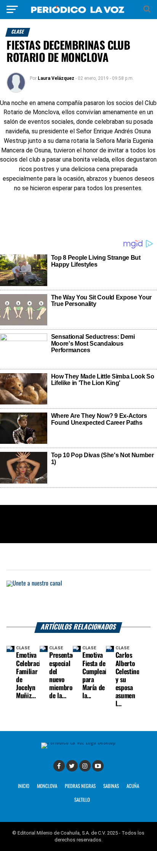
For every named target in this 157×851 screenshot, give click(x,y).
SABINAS (111, 786)
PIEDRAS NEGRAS (80, 786)
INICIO (23, 786)
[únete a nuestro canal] (78, 601)
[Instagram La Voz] (85, 766)
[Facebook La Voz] (59, 766)
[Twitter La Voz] (72, 766)
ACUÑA (133, 786)
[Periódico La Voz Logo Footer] (78, 742)
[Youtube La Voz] (98, 766)
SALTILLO (82, 800)
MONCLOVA (47, 786)
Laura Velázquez (56, 78)
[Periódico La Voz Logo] (78, 13)
